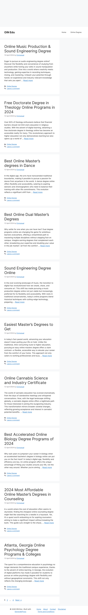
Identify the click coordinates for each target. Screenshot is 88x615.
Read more (28, 80)
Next (18, 600)
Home (64, 32)
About (45, 609)
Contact (53, 609)
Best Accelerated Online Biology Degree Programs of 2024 (29, 439)
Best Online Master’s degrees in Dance (22, 163)
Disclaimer (62, 609)
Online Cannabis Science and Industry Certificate (26, 380)
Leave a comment (13, 88)
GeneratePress (20, 612)
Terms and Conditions (46, 612)
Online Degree (76, 32)
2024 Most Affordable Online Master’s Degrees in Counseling (27, 494)
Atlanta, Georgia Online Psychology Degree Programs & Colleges (24, 549)
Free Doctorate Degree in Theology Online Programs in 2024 (29, 107)
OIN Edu (9, 32)
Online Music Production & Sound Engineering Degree (27, 48)
